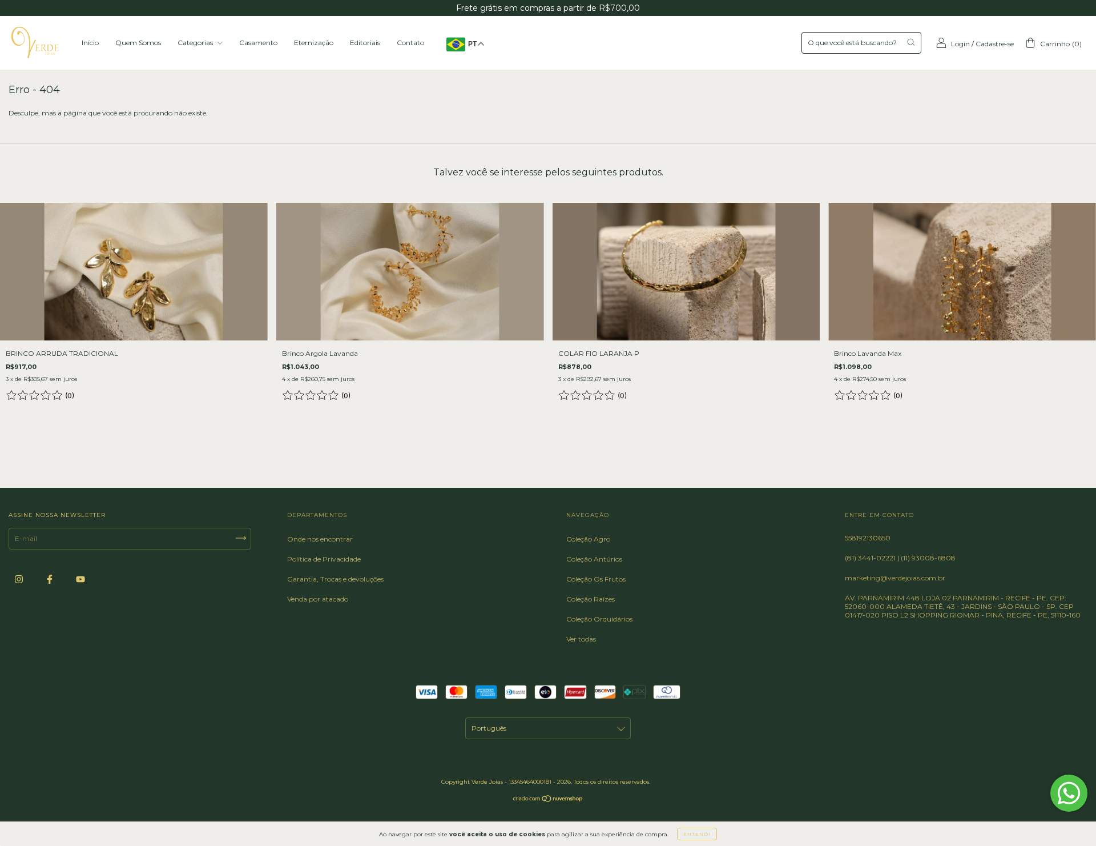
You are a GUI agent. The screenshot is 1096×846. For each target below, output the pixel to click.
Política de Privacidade (324, 559)
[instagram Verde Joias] (20, 579)
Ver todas (581, 639)
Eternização (313, 42)
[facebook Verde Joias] (50, 579)
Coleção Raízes (590, 599)
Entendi (697, 834)
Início (90, 42)
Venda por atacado (317, 599)
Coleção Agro (588, 539)
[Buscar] (910, 42)
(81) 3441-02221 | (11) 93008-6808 (900, 558)
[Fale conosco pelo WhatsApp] (1068, 793)
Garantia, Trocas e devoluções (335, 579)
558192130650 (867, 538)
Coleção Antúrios (594, 559)
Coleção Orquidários (599, 619)
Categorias (196, 42)
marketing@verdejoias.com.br (895, 578)
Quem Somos (138, 42)
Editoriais (365, 42)
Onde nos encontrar (320, 539)
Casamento (258, 42)
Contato (410, 42)
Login (960, 43)
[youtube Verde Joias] (80, 579)
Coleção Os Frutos (596, 579)
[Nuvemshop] (548, 800)
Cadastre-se (995, 43)
